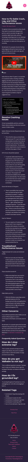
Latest (4, 26)
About (14, 446)
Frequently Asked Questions (12, 107)
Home (14, 440)
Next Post (14, 412)
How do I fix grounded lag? (13, 112)
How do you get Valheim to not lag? (15, 110)
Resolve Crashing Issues (10, 102)
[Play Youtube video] (14, 63)
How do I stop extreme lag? (13, 109)
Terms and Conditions (14, 444)
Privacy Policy (14, 442)
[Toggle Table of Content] (20, 99)
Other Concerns (8, 105)
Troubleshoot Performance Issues (12, 104)
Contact (14, 448)
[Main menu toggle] (24, 5)
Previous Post (14, 409)
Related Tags (10, 113)
